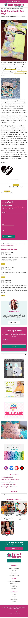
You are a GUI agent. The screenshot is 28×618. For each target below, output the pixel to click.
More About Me (14, 322)
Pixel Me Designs (16, 613)
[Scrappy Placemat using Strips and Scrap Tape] (20, 513)
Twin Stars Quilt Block (7, 477)
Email (3, 230)
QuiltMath (14, 573)
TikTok (14, 601)
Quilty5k (14, 570)
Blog (4, 8)
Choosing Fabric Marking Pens (7, 535)
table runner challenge (20, 73)
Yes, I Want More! (14, 548)
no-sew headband (22, 71)
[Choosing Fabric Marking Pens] (7, 533)
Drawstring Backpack (20, 518)
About (10, 608)
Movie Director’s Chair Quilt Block (10, 479)
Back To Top (13, 611)
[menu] (1, 4)
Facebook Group (14, 599)
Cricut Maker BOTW (14, 575)
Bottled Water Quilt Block (8, 482)
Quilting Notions (14, 583)
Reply (3, 277)
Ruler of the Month (14, 568)
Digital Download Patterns (13, 581)
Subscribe (14, 1)
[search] (26, 4)
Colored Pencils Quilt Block (8, 484)
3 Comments (23, 16)
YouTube (14, 594)
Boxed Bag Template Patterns (9, 487)
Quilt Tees (14, 588)
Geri (6, 280)
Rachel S (8, 267)
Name (3, 224)
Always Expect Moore (14, 5)
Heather (7, 252)
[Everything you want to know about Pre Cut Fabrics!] (7, 513)
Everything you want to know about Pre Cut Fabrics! (7, 515)
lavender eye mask (10, 69)
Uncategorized (8, 8)
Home (2, 8)
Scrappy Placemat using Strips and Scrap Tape (20, 515)
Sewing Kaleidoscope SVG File (7, 519)
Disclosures (16, 608)
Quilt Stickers (14, 586)
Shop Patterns (14, 561)
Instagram (14, 597)
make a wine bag (17, 156)
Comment (4, 212)
